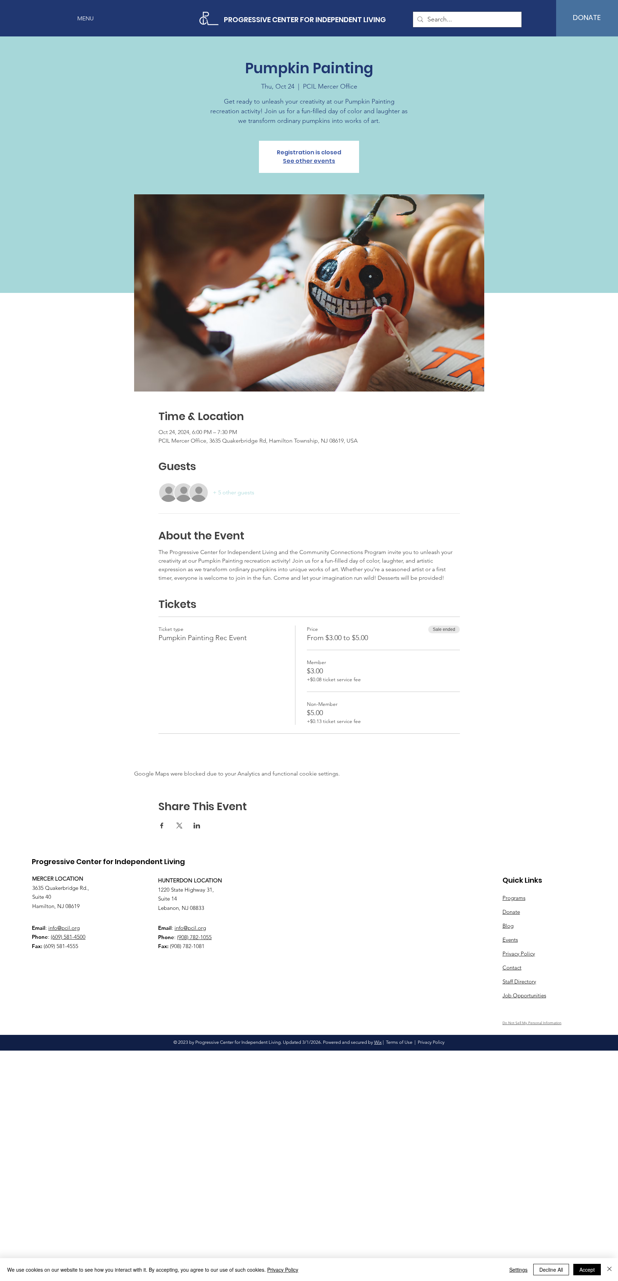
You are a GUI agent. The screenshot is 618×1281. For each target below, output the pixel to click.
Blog (508, 925)
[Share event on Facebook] (161, 825)
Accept (587, 1269)
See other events (309, 161)
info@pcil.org (64, 927)
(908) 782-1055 (194, 937)
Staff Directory (519, 981)
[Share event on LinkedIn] (196, 825)
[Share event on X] (179, 825)
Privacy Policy (282, 1269)
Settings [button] (518, 1269)
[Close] (609, 1269)
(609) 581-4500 (68, 936)
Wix (378, 1042)
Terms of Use (399, 1042)
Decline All (551, 1269)
